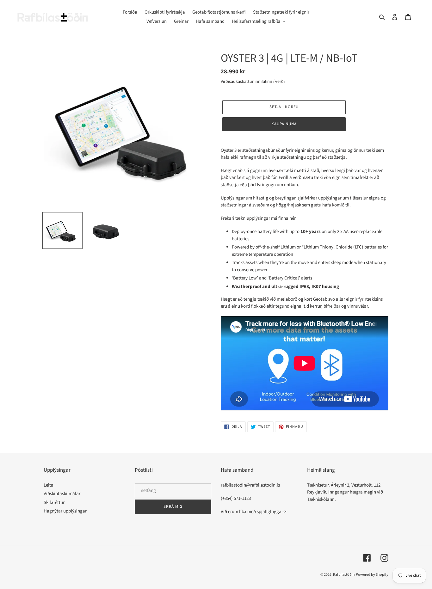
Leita (48, 485)
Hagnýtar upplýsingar (65, 511)
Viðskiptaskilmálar (62, 493)
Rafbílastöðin (344, 574)
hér (292, 218)
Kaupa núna (284, 124)
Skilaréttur (54, 502)
